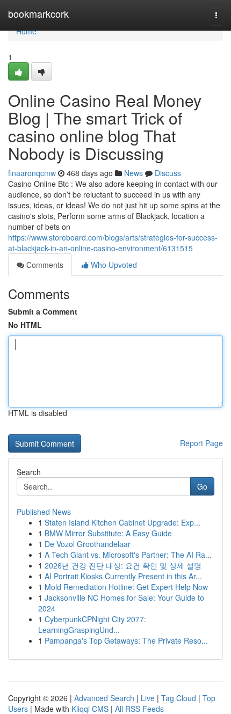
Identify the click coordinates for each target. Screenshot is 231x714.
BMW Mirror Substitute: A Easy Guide (108, 533)
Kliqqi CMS (90, 708)
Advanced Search (104, 698)
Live (148, 698)
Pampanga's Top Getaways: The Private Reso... (126, 640)
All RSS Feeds (139, 708)
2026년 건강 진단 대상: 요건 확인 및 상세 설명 (123, 565)
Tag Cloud (178, 698)
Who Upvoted (113, 264)
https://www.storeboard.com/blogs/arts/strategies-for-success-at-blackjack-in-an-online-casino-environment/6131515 (113, 242)
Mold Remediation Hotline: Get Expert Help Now (126, 586)
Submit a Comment (42, 311)
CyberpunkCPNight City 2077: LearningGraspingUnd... (92, 624)
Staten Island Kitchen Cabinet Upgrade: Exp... (122, 522)
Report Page (201, 443)
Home (26, 31)
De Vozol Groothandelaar (88, 543)
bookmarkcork (38, 13)
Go (202, 486)
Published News (44, 511)
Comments (43, 264)
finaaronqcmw (32, 172)
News (133, 172)
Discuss (168, 172)
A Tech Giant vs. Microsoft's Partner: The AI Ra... (128, 554)
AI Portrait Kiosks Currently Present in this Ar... (123, 576)
